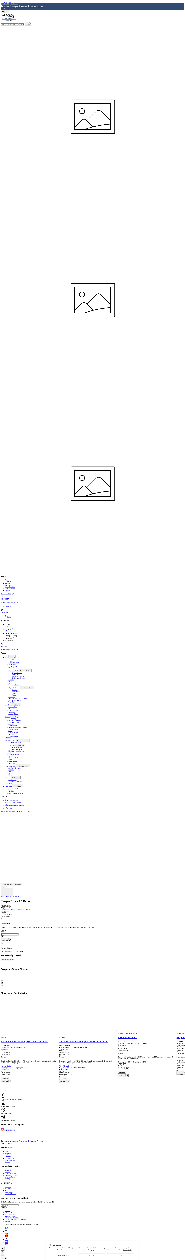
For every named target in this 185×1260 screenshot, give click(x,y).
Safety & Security (10, 588)
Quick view (5, 1078)
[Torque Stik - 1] (7, 892)
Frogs (10, 790)
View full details (6, 1066)
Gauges (10, 661)
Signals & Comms (14, 688)
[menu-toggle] (3, 11)
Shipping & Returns (11, 1175)
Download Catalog (7, 594)
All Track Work (13, 788)
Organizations (9, 1192)
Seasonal (11, 680)
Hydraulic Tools (13, 671)
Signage (10, 683)
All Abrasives (12, 707)
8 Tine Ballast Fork (127, 1037)
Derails (10, 771)
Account (7, 1211)
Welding (7, 583)
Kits (9, 753)
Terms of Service (10, 1214)
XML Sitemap (9, 1221)
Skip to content (7, 2)
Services (7, 1172)
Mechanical (12, 668)
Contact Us (14, 4)
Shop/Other (12, 712)
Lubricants (8, 585)
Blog (8, 4)
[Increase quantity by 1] (2, 936)
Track (10, 681)
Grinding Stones (13, 714)
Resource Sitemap (10, 1216)
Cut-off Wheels (13, 710)
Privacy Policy (127, 1250)
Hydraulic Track (17, 673)
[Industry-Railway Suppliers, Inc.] (9, 21)
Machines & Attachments (16, 751)
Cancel (22, 24)
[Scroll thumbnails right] (5, 887)
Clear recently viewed (7, 959)
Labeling (15, 690)
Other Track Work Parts (15, 793)
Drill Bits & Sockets (18, 678)
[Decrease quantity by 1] (2, 932)
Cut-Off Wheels (13, 732)
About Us (8, 1187)
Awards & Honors (10, 1194)
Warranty (7, 1179)
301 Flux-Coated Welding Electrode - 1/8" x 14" (24, 1041)
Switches (11, 791)
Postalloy (3, 1037)
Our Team (4, 4)
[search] (7, 11)
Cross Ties (11, 697)
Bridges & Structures (18, 676)
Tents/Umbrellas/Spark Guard (17, 698)
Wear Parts (11, 763)
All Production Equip (14, 742)
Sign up (4, 1207)
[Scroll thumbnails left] (2, 887)
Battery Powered (13, 663)
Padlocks (11, 770)
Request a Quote (10, 1177)
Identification (16, 691)
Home (3, 811)
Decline (120, 1255)
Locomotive (12, 664)
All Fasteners (12, 780)
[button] (92, 925)
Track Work (10, 640)
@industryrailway (5, 8)
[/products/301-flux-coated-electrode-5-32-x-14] (87, 1016)
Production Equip (10, 587)
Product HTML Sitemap (12, 1218)
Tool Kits (11, 702)
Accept (91, 1255)
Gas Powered (12, 666)
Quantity (3, 930)
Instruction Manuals (11, 1173)
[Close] (3, 1248)
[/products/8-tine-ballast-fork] (146, 1014)
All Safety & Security (15, 768)
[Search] (28, 23)
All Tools (11, 659)
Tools (6, 580)
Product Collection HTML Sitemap (15, 1219)
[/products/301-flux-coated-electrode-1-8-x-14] (29, 1016)
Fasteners (7, 590)
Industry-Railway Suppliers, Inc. (11, 896)
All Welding (12, 719)
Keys (10, 775)
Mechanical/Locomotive (15, 781)
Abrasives (8, 581)
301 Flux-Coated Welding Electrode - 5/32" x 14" (83, 1041)
